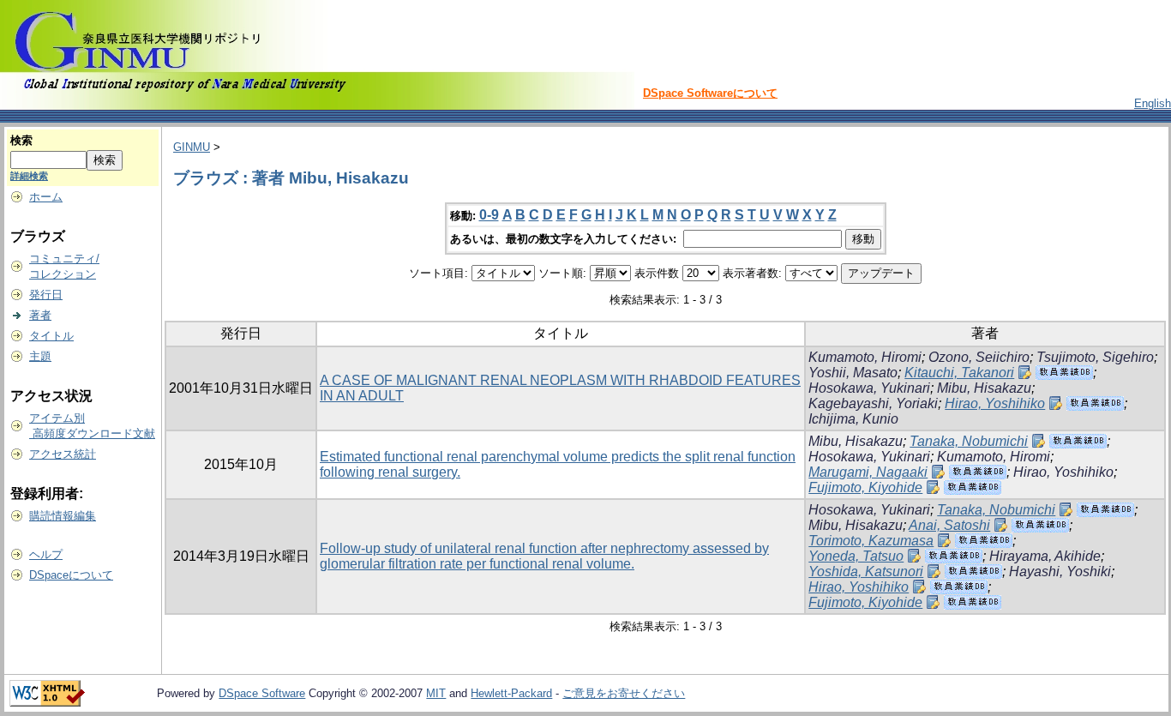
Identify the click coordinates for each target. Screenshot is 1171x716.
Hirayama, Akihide (1045, 556)
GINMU (191, 147)
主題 (40, 356)
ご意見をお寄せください (623, 693)
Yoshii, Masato (853, 372)
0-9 (489, 215)
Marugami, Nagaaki (868, 472)
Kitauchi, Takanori (959, 372)
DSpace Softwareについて (710, 93)
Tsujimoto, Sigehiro (1095, 357)
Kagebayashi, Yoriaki (873, 403)
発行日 (46, 294)
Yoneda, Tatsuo (856, 556)
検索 (21, 140)
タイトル (51, 335)
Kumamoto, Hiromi (865, 357)
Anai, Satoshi (949, 525)
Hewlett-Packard (511, 693)
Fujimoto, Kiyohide (865, 487)
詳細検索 (29, 176)
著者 (40, 315)
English (1152, 103)
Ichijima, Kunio (853, 419)
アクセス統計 (62, 454)
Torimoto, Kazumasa (871, 540)
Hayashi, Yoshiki (1060, 571)
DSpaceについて (71, 575)
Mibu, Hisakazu (984, 388)
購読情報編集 (62, 515)
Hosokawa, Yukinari (869, 388)
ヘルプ (46, 554)
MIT (436, 693)
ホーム (46, 196)
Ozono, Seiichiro (979, 357)
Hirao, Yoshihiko (995, 403)
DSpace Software (262, 693)
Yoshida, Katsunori (865, 571)
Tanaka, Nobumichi (969, 441)
